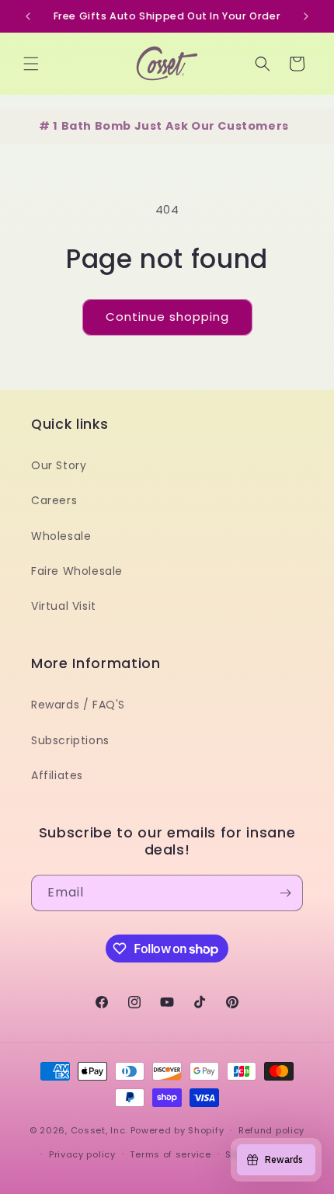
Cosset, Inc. (99, 1130)
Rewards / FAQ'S (78, 704)
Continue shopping (167, 316)
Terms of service (170, 1154)
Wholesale (61, 536)
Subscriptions (70, 740)
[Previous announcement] (28, 16)
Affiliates (57, 775)
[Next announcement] (306, 16)
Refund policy (271, 1130)
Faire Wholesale (77, 571)
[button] (31, 64)
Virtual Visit (63, 606)
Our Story (58, 465)
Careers (54, 500)
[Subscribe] (285, 893)
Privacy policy (82, 1154)
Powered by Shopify (177, 1130)
